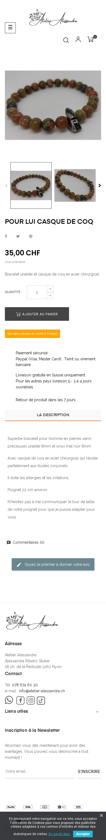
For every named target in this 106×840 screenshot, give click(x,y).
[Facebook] (20, 700)
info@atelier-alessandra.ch (42, 691)
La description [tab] (53, 415)
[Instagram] (30, 700)
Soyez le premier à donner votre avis (57, 564)
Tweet (18, 237)
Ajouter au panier (39, 314)
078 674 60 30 (25, 685)
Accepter (83, 834)
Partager (6, 237)
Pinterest (30, 237)
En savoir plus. (59, 834)
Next (99, 185)
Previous (6, 185)
